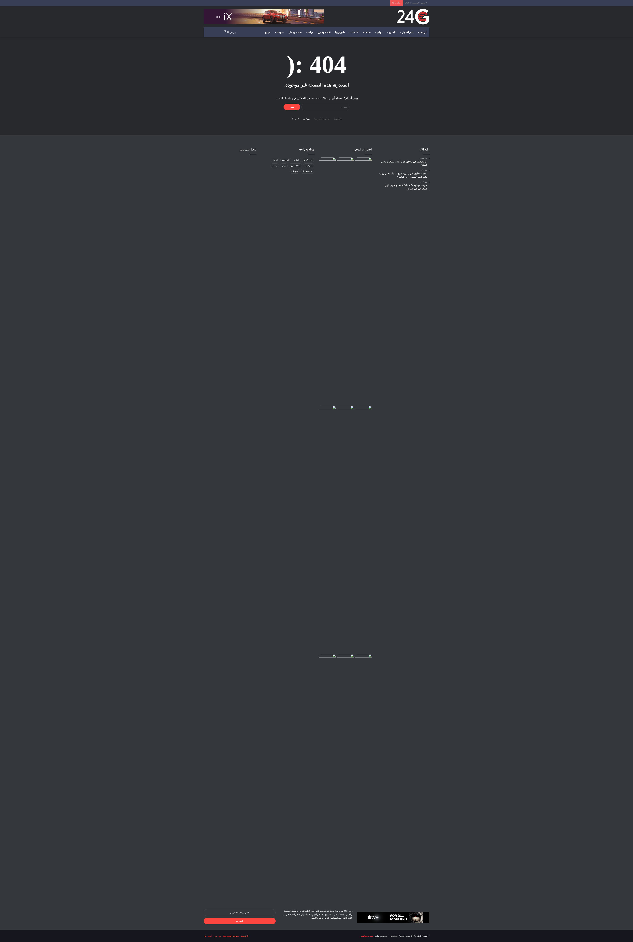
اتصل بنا (295, 118)
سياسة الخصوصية (322, 118)
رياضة (309, 32)
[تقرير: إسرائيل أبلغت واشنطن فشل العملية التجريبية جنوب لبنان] (363, 410)
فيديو (268, 32)
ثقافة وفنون (324, 32)
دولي (379, 32)
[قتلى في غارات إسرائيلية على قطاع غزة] (363, 659)
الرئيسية (422, 32)
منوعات (279, 32)
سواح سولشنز (366, 936)
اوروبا (275, 160)
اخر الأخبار (407, 32)
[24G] (412, 17)
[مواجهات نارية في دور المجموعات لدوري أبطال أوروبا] (345, 162)
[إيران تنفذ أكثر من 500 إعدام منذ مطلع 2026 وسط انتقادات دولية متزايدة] (327, 529)
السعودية (285, 160)
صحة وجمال (295, 32)
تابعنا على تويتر (247, 149)
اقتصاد (354, 32)
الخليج (392, 32)
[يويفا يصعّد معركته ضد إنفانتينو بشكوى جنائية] (345, 659)
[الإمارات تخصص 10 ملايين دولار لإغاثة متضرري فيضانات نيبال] (363, 162)
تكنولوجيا (340, 32)
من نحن (306, 118)
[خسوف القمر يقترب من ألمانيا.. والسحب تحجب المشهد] (345, 410)
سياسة (367, 32)
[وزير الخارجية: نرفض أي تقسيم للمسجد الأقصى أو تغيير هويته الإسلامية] (327, 280)
